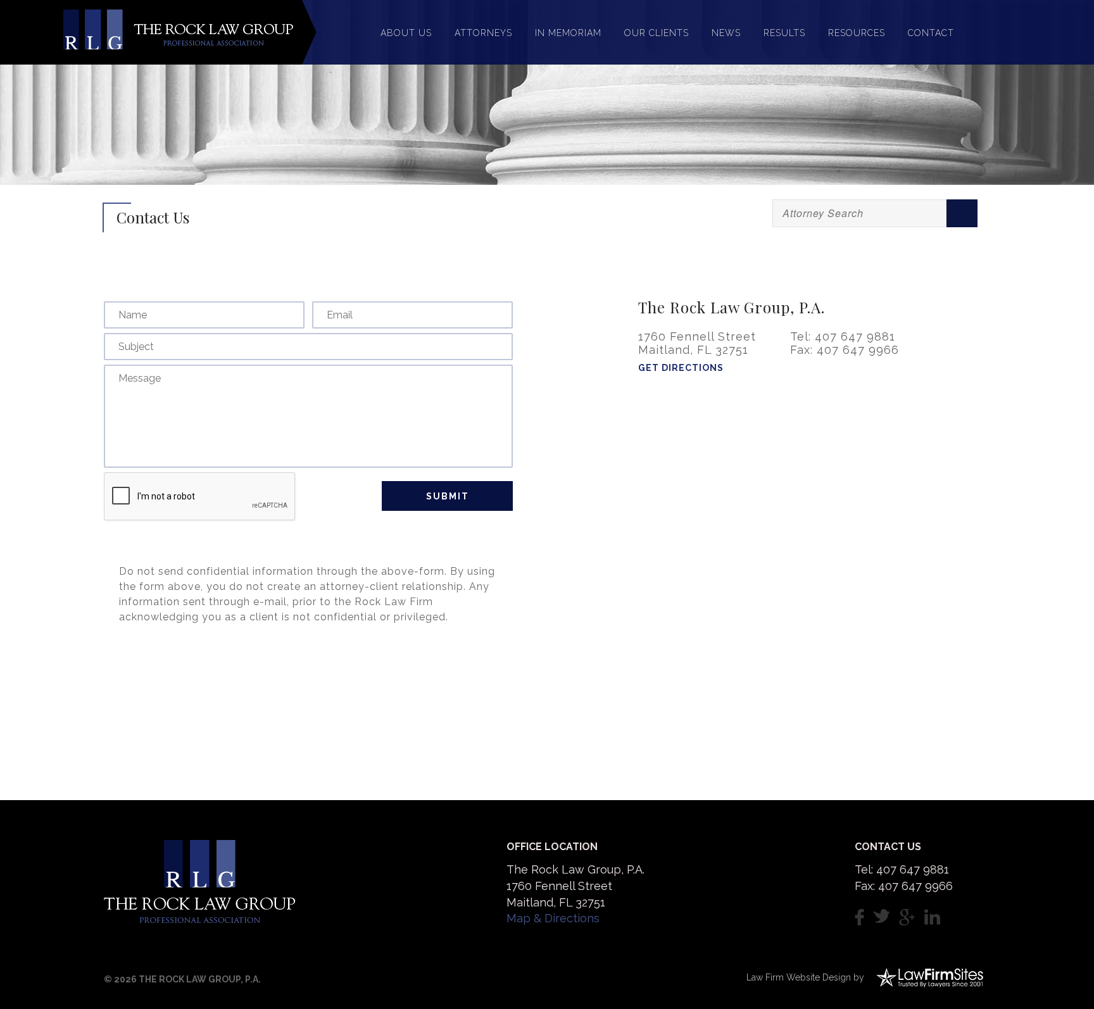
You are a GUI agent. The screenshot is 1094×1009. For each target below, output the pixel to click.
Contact (931, 33)
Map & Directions (553, 918)
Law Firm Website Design (798, 977)
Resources (856, 33)
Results (784, 33)
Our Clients (656, 33)
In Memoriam (568, 33)
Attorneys (483, 33)
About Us (406, 33)
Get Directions (681, 368)
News (726, 33)
